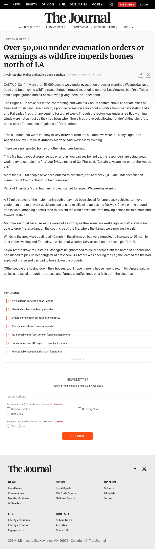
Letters (108, 498)
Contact (62, 514)
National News (16, 39)
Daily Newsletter (20, 409)
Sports (31, 4)
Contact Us (62, 530)
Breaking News (90, 409)
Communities (16, 493)
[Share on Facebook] (141, 74)
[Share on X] (148, 74)
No (23, 426)
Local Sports (63, 488)
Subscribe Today (105, 27)
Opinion (48, 4)
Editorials (109, 493)
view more (76, 359)
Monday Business (19, 498)
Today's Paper (55, 27)
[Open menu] (6, 4)
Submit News (80, 27)
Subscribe (127, 4)
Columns (109, 488)
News (17, 4)
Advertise (62, 525)
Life (62, 4)
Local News (15, 488)
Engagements (16, 530)
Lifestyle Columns (19, 520)
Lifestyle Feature (18, 525)
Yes (13, 426)
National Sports (65, 498)
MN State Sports (66, 493)
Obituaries (78, 4)
